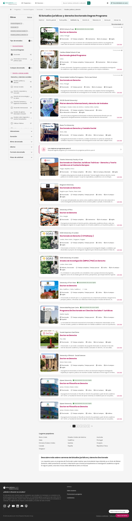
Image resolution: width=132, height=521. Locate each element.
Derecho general (51, 20)
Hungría (99, 443)
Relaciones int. (97, 20)
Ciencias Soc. (117, 20)
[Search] (88, 3)
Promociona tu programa (74, 494)
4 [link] (84, 426)
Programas (27, 3)
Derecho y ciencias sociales (20, 73)
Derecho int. (86, 20)
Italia (40, 440)
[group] (84, 20)
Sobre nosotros (71, 490)
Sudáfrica (71, 440)
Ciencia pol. (107, 20)
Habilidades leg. (74, 20)
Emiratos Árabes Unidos (47, 443)
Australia (100, 437)
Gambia (70, 443)
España (70, 446)
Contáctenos (70, 498)
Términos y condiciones (102, 516)
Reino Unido (43, 437)
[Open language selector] (107, 3)
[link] (72, 9)
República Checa (102, 446)
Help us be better (122, 515)
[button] (16, 23)
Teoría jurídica (63, 20)
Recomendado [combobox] (117, 24)
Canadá (41, 446)
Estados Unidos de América (77, 437)
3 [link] (81, 426)
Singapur (42, 449)
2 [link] (77, 426)
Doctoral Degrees (17, 46)
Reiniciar (29, 17)
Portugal (100, 440)
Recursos (40, 3)
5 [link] (88, 426)
